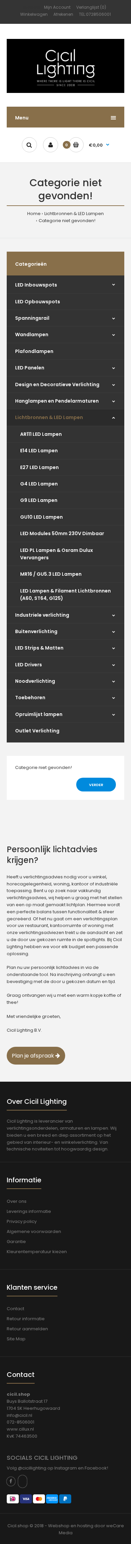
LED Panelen (29, 367)
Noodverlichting (35, 681)
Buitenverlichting (36, 631)
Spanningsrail (32, 318)
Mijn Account (57, 7)
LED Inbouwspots (36, 284)
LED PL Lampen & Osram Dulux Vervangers (56, 554)
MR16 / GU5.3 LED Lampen (51, 574)
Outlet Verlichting (37, 730)
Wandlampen (31, 334)
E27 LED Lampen (39, 467)
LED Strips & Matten (39, 648)
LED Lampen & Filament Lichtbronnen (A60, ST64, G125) (65, 594)
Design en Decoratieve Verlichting (57, 384)
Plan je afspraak (33, 1056)
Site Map (16, 1339)
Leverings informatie (29, 1211)
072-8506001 (20, 1422)
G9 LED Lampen (38, 500)
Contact (15, 1308)
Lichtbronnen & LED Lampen (74, 213)
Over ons (17, 1201)
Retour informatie (26, 1319)
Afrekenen (63, 14)
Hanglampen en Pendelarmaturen (57, 401)
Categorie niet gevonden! (67, 220)
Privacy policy (22, 1221)
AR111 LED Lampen (41, 434)
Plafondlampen (34, 351)
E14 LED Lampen (39, 450)
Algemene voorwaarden (34, 1231)
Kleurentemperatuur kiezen (37, 1251)
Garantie (16, 1241)
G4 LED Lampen (39, 483)
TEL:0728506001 (95, 14)
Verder (96, 784)
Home (34, 213)
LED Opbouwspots (37, 301)
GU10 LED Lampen (41, 517)
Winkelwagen (34, 14)
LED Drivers (28, 664)
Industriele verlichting (42, 615)
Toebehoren (30, 697)
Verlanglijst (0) (91, 7)
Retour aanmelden (27, 1329)
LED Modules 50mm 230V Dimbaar (62, 533)
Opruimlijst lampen (38, 714)
